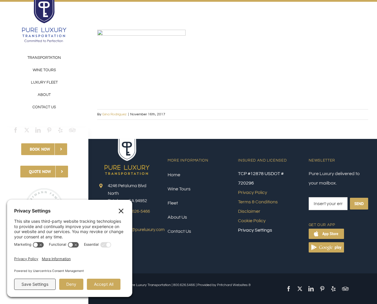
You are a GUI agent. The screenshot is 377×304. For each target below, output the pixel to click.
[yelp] (60, 130)
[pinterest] (49, 130)
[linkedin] (38, 130)
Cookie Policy (252, 220)
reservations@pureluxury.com (136, 229)
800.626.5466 (184, 285)
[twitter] (26, 130)
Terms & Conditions (258, 202)
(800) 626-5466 (136, 211)
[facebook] (15, 130)
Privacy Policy (252, 192)
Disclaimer (249, 211)
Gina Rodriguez (114, 114)
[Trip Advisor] (72, 130)
